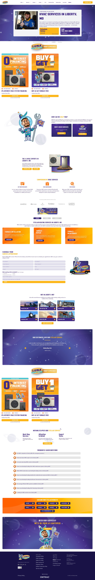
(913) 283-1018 (51, 212)
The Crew (55, 557)
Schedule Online (40, 556)
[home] (5, 2)
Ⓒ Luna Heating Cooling (72, 575)
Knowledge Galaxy (57, 563)
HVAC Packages (40, 558)
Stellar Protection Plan (41, 566)
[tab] (37, 218)
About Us (55, 556)
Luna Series (64, 2)
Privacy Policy (21, 575)
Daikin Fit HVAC (39, 560)
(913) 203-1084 (17, 97)
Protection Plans (51, 2)
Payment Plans (58, 2)
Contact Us (47, 528)
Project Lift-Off (56, 565)
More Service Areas (47, 323)
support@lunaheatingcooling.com (72, 555)
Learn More (61, 133)
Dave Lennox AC (40, 562)
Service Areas (39, 568)
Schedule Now (88, 2)
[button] (21, 2)
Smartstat (57, 559)
